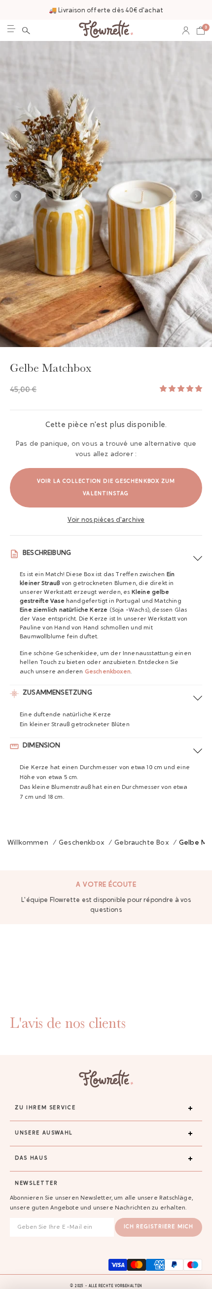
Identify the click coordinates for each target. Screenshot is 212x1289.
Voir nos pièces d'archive (106, 520)
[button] (26, 30)
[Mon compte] (186, 31)
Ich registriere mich (158, 1227)
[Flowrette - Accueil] (106, 30)
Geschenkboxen (108, 672)
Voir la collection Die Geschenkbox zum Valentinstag (106, 488)
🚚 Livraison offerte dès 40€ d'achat (106, 10)
